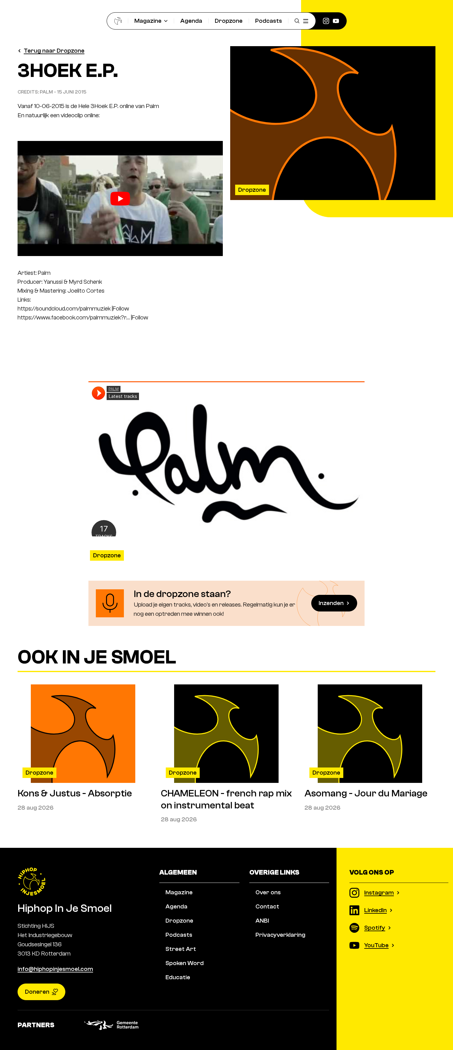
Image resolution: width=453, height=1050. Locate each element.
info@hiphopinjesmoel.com (55, 968)
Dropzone (229, 20)
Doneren (37, 991)
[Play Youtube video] (120, 198)
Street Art (180, 948)
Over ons (268, 892)
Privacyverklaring (280, 934)
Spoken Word (184, 963)
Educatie (177, 977)
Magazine (147, 20)
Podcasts (268, 20)
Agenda (191, 20)
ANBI (262, 920)
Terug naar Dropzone (54, 50)
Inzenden (331, 603)
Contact (267, 906)
